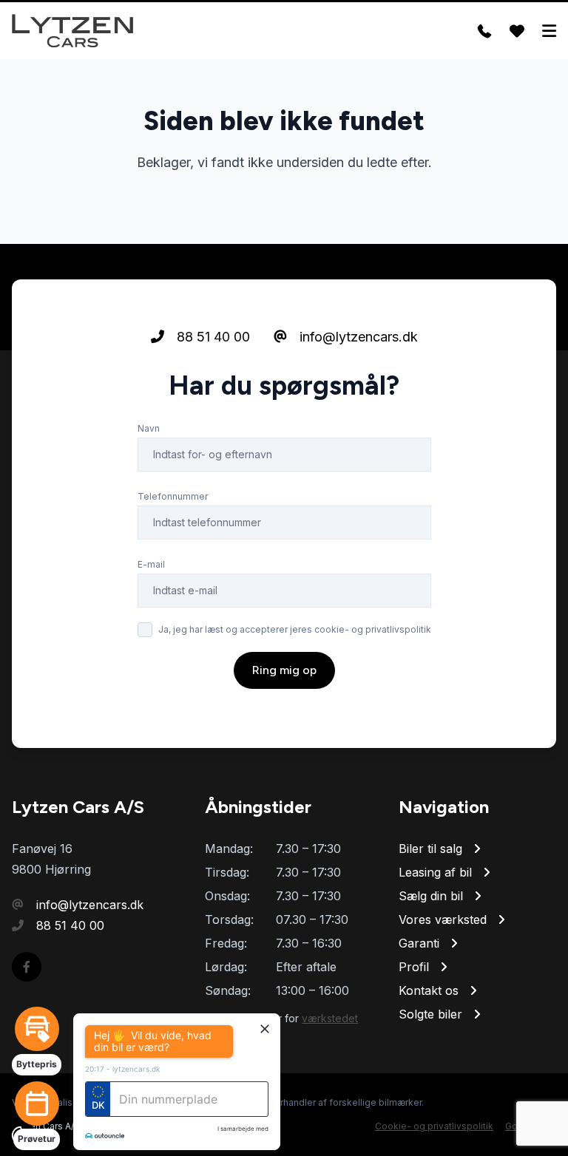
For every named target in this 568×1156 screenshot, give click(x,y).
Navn (149, 428)
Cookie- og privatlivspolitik (434, 1126)
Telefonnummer (173, 496)
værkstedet (330, 1018)
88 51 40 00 (211, 336)
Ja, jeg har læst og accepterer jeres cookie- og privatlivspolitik (294, 629)
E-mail (151, 564)
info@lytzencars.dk (357, 336)
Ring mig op (284, 670)
